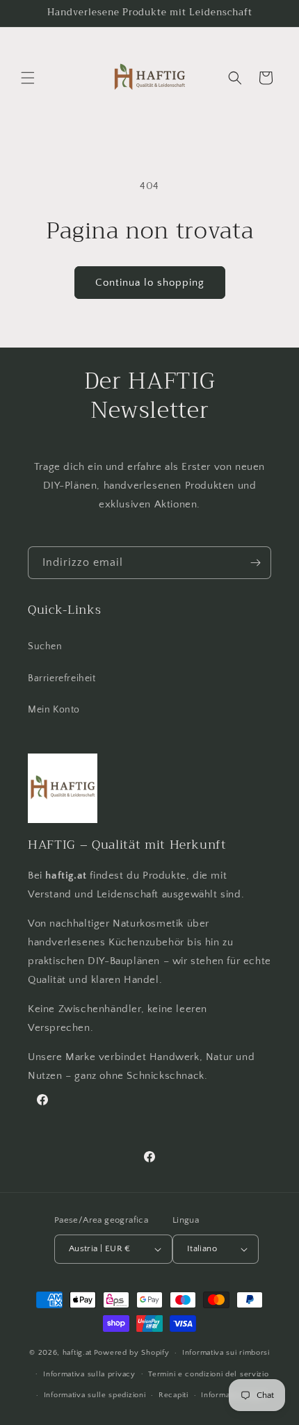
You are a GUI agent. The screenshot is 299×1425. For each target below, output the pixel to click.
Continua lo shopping (149, 282)
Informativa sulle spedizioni (95, 1395)
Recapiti (173, 1395)
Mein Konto (54, 709)
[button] (28, 78)
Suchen (45, 646)
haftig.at (77, 1353)
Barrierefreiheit (62, 678)
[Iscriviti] (255, 562)
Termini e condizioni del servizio (208, 1374)
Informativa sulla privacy (89, 1374)
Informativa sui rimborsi (226, 1353)
